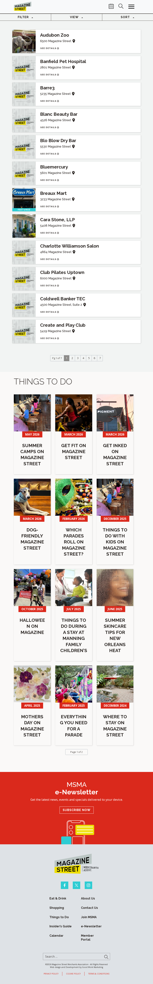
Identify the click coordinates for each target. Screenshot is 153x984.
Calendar (56, 935)
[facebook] (64, 885)
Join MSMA (89, 917)
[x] (76, 885)
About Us (88, 898)
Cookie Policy (73, 973)
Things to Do (59, 917)
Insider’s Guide (60, 926)
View (74, 17)
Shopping (56, 908)
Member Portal (87, 937)
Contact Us (89, 908)
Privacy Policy (51, 973)
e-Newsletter (91, 926)
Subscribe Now (76, 810)
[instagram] (88, 885)
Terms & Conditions (98, 973)
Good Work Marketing (92, 967)
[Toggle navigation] (131, 7)
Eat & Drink (57, 898)
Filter (23, 17)
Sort (125, 17)
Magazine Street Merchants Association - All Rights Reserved (80, 964)
